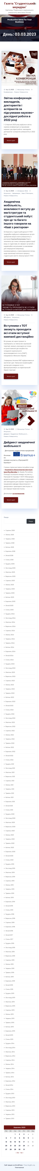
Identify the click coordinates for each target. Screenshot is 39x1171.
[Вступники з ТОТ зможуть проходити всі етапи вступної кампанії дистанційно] (19, 293)
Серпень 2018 (9, 922)
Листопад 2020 (10, 818)
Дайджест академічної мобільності (15, 434)
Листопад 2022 (10, 718)
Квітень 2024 (9, 647)
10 (24, 1138)
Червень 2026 (10, 539)
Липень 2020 (9, 835)
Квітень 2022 (9, 747)
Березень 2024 (10, 651)
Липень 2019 (9, 885)
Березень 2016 (10, 981)
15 (15, 1142)
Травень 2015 (9, 1023)
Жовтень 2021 (9, 772)
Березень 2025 (10, 601)
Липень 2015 (9, 1014)
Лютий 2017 (9, 935)
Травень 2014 (9, 1073)
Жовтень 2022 (10, 722)
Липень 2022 (9, 735)
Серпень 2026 (10, 530)
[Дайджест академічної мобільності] (19, 407)
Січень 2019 (9, 910)
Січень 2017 (9, 939)
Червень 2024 (10, 639)
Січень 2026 (9, 560)
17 (24, 1142)
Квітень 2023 (9, 697)
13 (6, 1142)
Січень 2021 (9, 810)
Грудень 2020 (9, 814)
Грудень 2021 (9, 764)
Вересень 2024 (10, 626)
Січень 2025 (9, 610)
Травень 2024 (9, 643)
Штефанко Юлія (22, 191)
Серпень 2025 (10, 581)
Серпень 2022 (10, 731)
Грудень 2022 (9, 714)
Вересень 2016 (10, 956)
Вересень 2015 (10, 1006)
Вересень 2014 (10, 1056)
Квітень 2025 (9, 597)
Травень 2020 (9, 843)
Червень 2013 (9, 1114)
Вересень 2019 (10, 877)
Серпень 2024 (10, 631)
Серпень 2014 (9, 1060)
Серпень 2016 (9, 960)
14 (10, 1142)
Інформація (16, 193)
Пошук (6, 517)
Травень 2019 (9, 893)
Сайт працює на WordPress (13, 1165)
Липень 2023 (9, 685)
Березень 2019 (10, 902)
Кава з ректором (27, 193)
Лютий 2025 (9, 605)
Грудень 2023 (9, 664)
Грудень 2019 (9, 864)
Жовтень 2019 (10, 872)
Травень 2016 (9, 972)
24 (24, 1146)
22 (15, 1146)
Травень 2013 (9, 1118)
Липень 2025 (9, 585)
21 (10, 1146)
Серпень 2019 (9, 881)
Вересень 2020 (10, 827)
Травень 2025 (9, 593)
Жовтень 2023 (10, 672)
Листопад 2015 (10, 998)
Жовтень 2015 (10, 1002)
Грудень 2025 (9, 564)
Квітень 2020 (9, 847)
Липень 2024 (9, 635)
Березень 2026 (10, 551)
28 (11, 1149)
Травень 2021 (9, 793)
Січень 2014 (9, 1089)
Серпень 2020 (10, 831)
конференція (8, 92)
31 (24, 1149)
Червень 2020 (10, 839)
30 (19, 1149)
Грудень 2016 (9, 943)
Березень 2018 (10, 927)
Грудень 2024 (9, 614)
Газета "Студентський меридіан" (19, 5)
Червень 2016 (9, 968)
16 (19, 1142)
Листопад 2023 (10, 668)
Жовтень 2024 (10, 622)
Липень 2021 (9, 785)
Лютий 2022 (9, 756)
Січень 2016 (9, 989)
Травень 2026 (9, 543)
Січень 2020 (9, 860)
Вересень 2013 (10, 1106)
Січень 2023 (9, 710)
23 (19, 1146)
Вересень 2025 (10, 576)
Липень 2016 (9, 964)
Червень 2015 (9, 1018)
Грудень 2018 (9, 914)
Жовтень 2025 (10, 572)
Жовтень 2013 (10, 1102)
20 (6, 1146)
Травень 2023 (9, 693)
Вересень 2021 (10, 776)
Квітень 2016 (9, 977)
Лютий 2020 (9, 856)
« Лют (17, 1153)
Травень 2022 (9, 743)
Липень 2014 (9, 1064)
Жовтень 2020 (10, 822)
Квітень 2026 (9, 547)
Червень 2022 (9, 739)
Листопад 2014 (10, 1048)
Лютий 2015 (9, 1035)
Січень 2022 (9, 760)
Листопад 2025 (10, 568)
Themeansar (19, 1167)
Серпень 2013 (9, 1110)
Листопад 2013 (10, 1098)
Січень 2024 (9, 660)
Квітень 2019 (9, 897)
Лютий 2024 (9, 656)
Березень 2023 (10, 701)
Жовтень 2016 (10, 952)
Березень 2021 (10, 802)
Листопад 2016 (10, 948)
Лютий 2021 (9, 806)
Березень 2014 (10, 1081)
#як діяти (7, 317)
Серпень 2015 (9, 1010)
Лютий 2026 (9, 555)
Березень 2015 (10, 1031)
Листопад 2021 (10, 768)
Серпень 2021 (9, 781)
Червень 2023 (10, 689)
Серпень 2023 (10, 681)
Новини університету (21, 92)
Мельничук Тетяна (23, 90)
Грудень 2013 (9, 1093)
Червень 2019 (9, 889)
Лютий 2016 (9, 985)
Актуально (7, 193)
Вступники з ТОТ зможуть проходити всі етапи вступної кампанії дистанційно (19, 331)
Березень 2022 (10, 751)
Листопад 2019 (10, 868)
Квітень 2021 (9, 797)
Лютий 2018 (9, 931)
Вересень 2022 (10, 726)
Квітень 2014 (9, 1077)
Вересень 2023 (10, 676)
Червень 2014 (9, 1068)
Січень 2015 (9, 1039)
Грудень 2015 (9, 993)
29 (15, 1149)
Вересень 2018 (10, 918)
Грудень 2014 (9, 1043)
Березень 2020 (10, 852)
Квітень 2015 (9, 1027)
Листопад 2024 (10, 618)
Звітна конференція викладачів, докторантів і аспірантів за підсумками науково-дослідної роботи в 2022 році (19, 109)
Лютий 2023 (9, 706)
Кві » (21, 1153)
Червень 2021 (9, 789)
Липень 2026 (9, 535)
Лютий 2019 (9, 906)
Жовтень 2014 (10, 1052)
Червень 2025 (10, 589)
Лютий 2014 (9, 1085)
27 (6, 1149)
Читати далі (11, 140)
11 (28, 1138)
